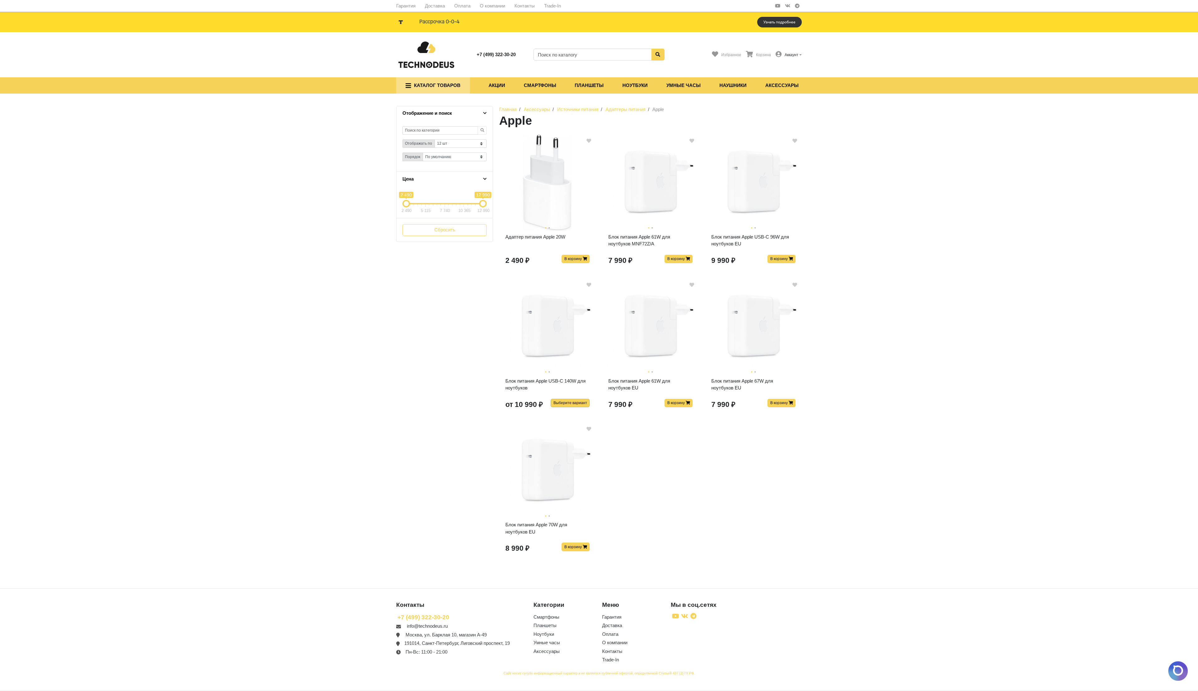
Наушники (733, 85)
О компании (492, 5)
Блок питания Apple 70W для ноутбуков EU (536, 528)
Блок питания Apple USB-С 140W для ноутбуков (545, 384)
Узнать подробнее (779, 22)
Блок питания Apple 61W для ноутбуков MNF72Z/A (639, 240)
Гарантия (406, 5)
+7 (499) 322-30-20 (496, 54)
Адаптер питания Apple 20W (535, 236)
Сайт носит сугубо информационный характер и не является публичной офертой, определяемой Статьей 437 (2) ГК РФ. (599, 673)
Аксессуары (782, 85)
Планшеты (589, 85)
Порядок (412, 157)
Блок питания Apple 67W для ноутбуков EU (742, 384)
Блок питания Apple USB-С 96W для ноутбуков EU (750, 240)
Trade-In (552, 5)
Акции (497, 85)
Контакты (524, 5)
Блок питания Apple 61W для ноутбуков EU (639, 384)
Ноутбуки (635, 85)
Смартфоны (540, 85)
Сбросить (444, 229)
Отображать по (418, 143)
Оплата (462, 5)
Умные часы (683, 85)
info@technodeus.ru (427, 626)
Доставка (435, 5)
